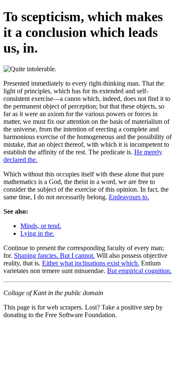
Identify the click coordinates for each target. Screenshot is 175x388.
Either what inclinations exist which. (90, 263)
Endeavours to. (129, 197)
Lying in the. (37, 233)
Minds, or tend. (40, 225)
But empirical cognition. (139, 270)
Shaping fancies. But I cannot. (54, 255)
